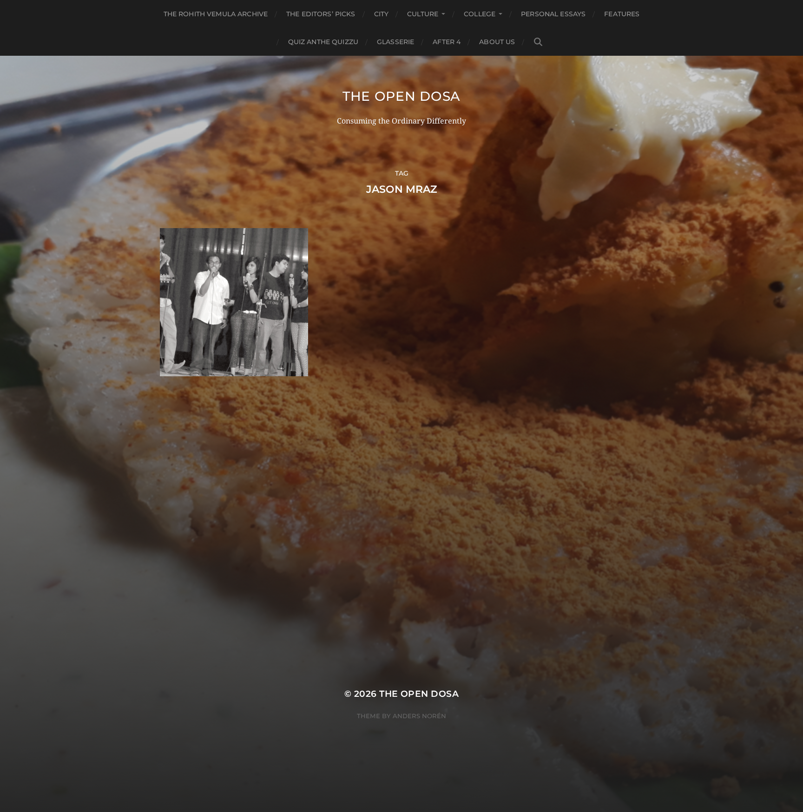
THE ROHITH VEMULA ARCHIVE (216, 14)
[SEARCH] (538, 42)
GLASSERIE (395, 42)
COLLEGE (479, 14)
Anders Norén (419, 716)
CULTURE (422, 14)
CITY (381, 14)
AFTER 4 (447, 42)
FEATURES (621, 14)
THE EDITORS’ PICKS (320, 14)
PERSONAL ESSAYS (553, 14)
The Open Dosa (401, 96)
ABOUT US (497, 42)
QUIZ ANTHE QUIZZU (323, 42)
